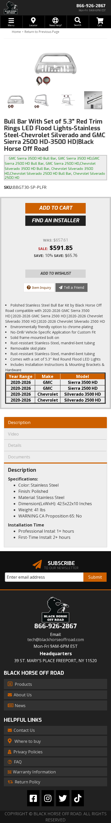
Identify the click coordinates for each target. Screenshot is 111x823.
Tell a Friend (74, 287)
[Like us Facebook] (33, 798)
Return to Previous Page (42, 32)
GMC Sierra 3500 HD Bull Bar (32, 158)
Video (13, 434)
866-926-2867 (55, 626)
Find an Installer (55, 220)
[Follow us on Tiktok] (78, 798)
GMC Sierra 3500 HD (75, 158)
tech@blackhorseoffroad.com (55, 639)
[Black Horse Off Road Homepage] (28, 7)
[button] (78, 21)
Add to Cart (55, 208)
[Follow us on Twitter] (62, 798)
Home (16, 32)
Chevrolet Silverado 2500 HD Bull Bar (40, 173)
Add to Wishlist (55, 273)
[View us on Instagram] (48, 798)
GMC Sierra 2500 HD (62, 163)
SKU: (8, 187)
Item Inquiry (41, 287)
